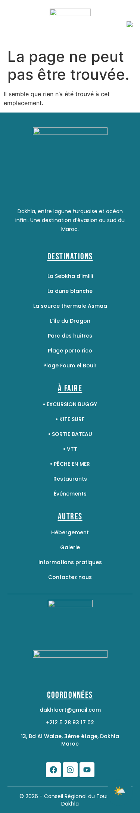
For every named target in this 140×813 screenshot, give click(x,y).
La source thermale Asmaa (70, 306)
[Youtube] (87, 769)
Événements (70, 493)
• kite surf (70, 419)
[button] (119, 792)
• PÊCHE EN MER (70, 464)
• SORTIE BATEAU (70, 434)
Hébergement (70, 532)
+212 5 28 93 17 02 (70, 722)
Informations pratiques (70, 562)
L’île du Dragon (70, 321)
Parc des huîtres (70, 335)
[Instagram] (70, 769)
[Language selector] (130, 24)
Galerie (70, 547)
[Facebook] (53, 769)
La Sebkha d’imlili (70, 276)
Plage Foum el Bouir (70, 365)
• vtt (70, 449)
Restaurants (70, 479)
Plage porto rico (70, 350)
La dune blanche (70, 291)
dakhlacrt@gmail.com (70, 710)
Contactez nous (70, 577)
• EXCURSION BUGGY (70, 404)
